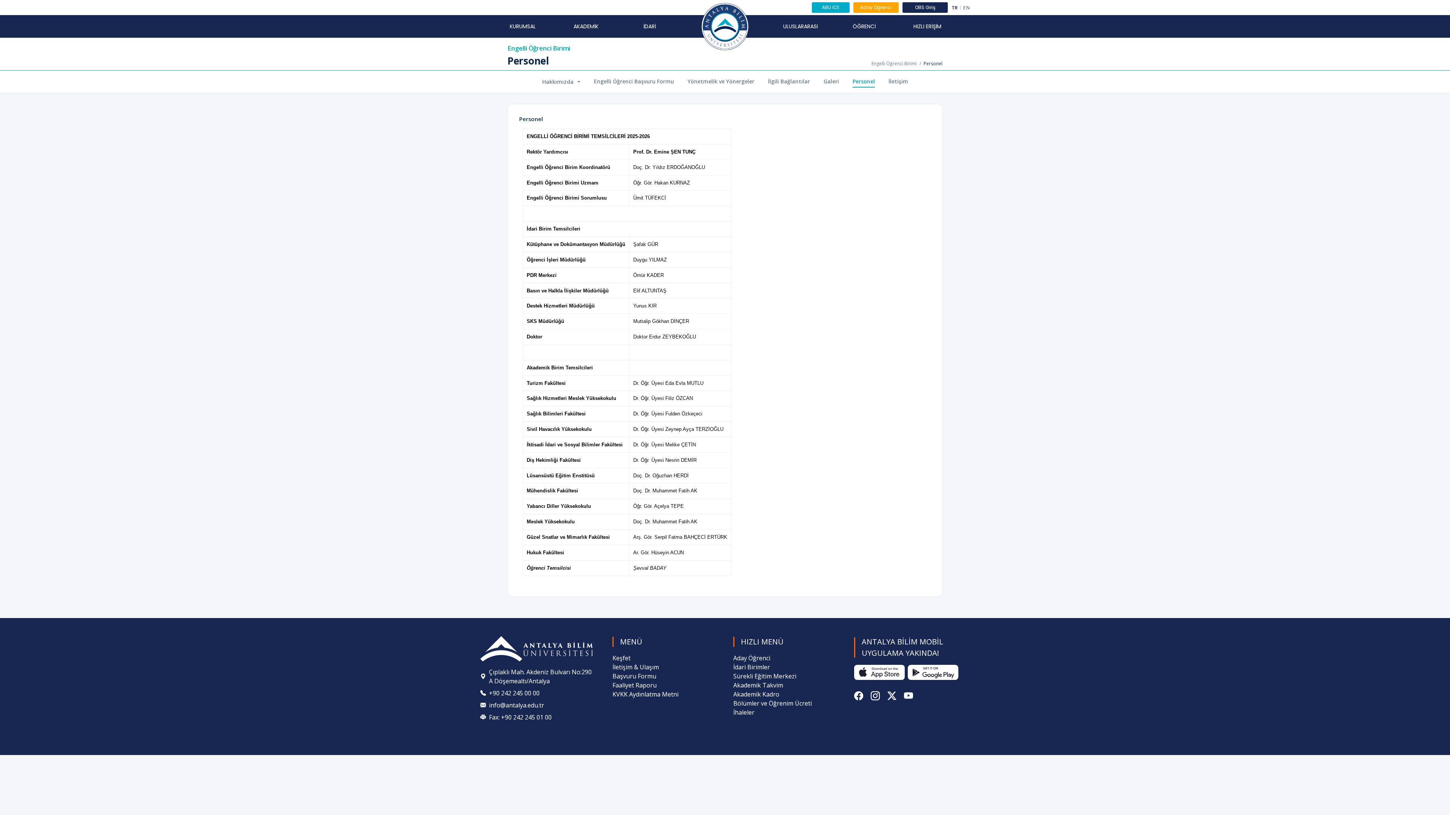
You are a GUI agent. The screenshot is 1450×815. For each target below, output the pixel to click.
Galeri (831, 81)
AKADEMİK (586, 26)
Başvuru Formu (634, 676)
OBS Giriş (925, 7)
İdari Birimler (751, 667)
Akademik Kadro (756, 694)
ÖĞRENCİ (864, 26)
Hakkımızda (558, 81)
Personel (864, 81)
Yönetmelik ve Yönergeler (721, 81)
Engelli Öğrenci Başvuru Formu (634, 81)
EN (966, 7)
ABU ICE (830, 7)
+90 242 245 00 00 (514, 693)
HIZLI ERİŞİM (927, 26)
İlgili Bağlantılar (789, 81)
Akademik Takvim (758, 685)
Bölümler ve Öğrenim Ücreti (772, 703)
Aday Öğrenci (876, 7)
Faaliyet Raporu (634, 685)
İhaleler (743, 712)
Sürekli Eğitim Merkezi (764, 676)
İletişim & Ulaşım (635, 667)
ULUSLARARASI (800, 26)
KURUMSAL (523, 26)
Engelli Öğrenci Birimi (539, 48)
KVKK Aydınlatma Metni (645, 694)
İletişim (898, 81)
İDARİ (649, 26)
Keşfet (621, 658)
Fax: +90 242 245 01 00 (520, 717)
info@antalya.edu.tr (516, 705)
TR (955, 7)
